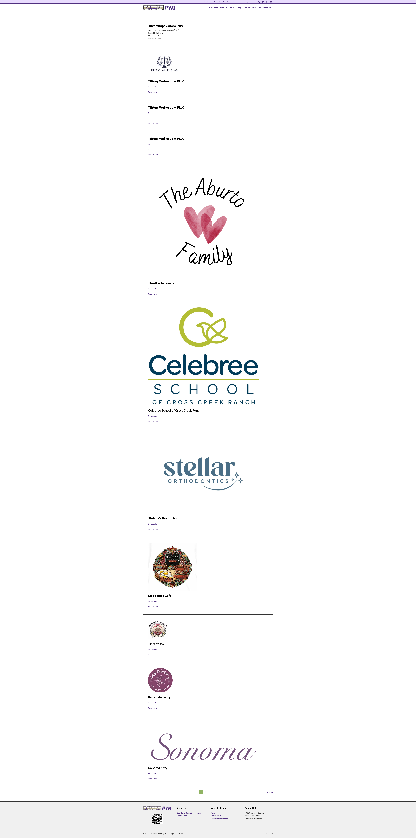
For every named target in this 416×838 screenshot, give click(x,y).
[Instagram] (259, 2)
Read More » (153, 92)
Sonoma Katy (157, 768)
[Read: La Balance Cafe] (172, 566)
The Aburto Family (161, 283)
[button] (272, 8)
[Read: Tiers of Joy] (158, 629)
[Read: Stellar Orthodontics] (203, 474)
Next (270, 792)
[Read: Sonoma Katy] (203, 742)
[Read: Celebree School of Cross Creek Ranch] (203, 356)
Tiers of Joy (156, 644)
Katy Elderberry (159, 697)
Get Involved (250, 7)
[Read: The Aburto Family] (203, 223)
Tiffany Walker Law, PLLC (166, 81)
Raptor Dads (250, 2)
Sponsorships (264, 7)
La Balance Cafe (159, 596)
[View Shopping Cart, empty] (271, 2)
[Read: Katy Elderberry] (160, 680)
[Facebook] (263, 2)
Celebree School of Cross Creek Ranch (174, 410)
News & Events (227, 7)
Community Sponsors (219, 818)
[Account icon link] (267, 2)
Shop (239, 7)
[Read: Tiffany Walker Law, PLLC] (164, 63)
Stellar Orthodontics (162, 518)
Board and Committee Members (231, 2)
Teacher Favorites (210, 2)
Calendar (213, 7)
